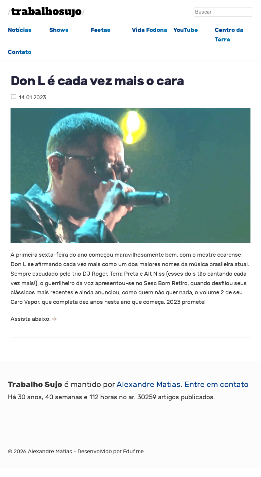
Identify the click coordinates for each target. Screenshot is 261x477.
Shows (59, 30)
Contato (19, 52)
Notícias (20, 30)
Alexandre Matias (148, 384)
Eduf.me (133, 451)
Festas (100, 30)
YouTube (185, 30)
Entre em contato (216, 384)
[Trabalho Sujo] (46, 12)
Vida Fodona (149, 30)
